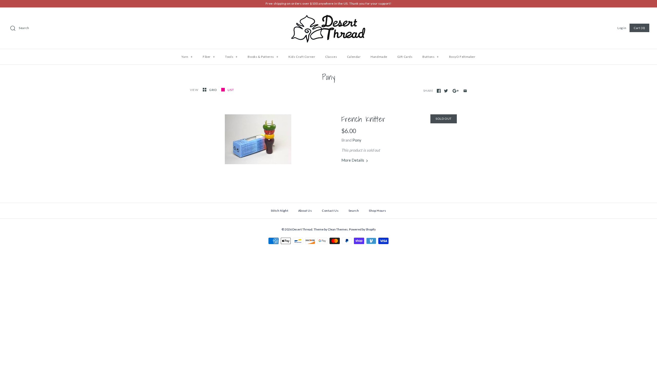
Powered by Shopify (362, 229)
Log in (621, 28)
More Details (353, 160)
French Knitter (363, 119)
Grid (213, 90)
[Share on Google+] (455, 91)
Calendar (354, 57)
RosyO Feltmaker (462, 57)
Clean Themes (338, 229)
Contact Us (330, 210)
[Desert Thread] (328, 15)
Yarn (186, 57)
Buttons (430, 57)
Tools (231, 57)
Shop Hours (377, 210)
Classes (331, 57)
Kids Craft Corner (301, 57)
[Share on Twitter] (446, 91)
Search (24, 28)
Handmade (379, 57)
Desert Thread (302, 229)
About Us (305, 210)
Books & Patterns (263, 57)
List (231, 90)
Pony (356, 140)
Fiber (209, 57)
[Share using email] (465, 91)
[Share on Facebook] (439, 91)
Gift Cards (405, 57)
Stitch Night (279, 210)
